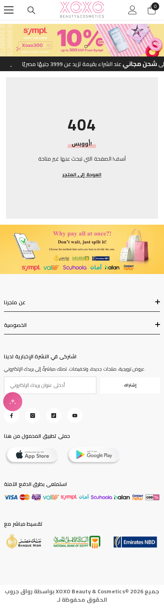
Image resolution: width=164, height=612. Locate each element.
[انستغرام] (32, 415)
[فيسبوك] (11, 415)
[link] (82, 249)
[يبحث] (31, 10)
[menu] (9, 10)
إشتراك (130, 385)
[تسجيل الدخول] (132, 10)
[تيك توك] (53, 415)
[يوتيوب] (74, 415)
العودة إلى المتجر (81, 174)
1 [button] (78, 46)
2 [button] (86, 46)
